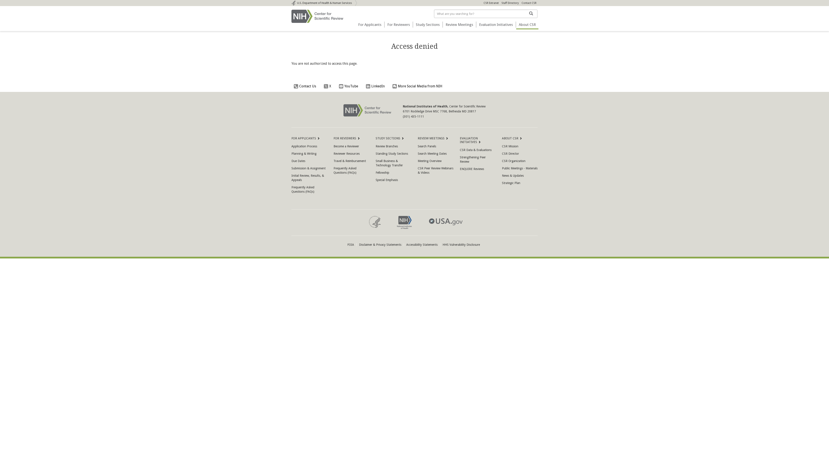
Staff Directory (510, 3)
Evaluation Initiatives (496, 24)
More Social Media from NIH (420, 86)
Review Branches (387, 146)
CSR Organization (513, 161)
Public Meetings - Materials (520, 168)
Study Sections (428, 24)
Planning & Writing (303, 153)
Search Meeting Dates (432, 153)
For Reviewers (398, 24)
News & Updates (513, 175)
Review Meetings (459, 24)
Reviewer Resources (347, 153)
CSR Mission (510, 146)
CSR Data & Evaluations (476, 150)
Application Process (304, 146)
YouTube (351, 86)
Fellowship (382, 172)
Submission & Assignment (308, 168)
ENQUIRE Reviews (472, 169)
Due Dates (298, 161)
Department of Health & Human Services (324, 3)
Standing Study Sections (392, 153)
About (527, 24)
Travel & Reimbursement (350, 161)
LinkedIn (378, 86)
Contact (529, 3)
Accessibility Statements (422, 244)
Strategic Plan (511, 183)
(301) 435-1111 (413, 116)
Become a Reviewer (346, 146)
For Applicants (369, 24)
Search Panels (427, 146)
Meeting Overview (429, 161)
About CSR (510, 138)
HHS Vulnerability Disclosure (461, 244)
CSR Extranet (491, 3)
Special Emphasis (387, 180)
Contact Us (307, 86)
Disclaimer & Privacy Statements (380, 244)
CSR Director (510, 153)
